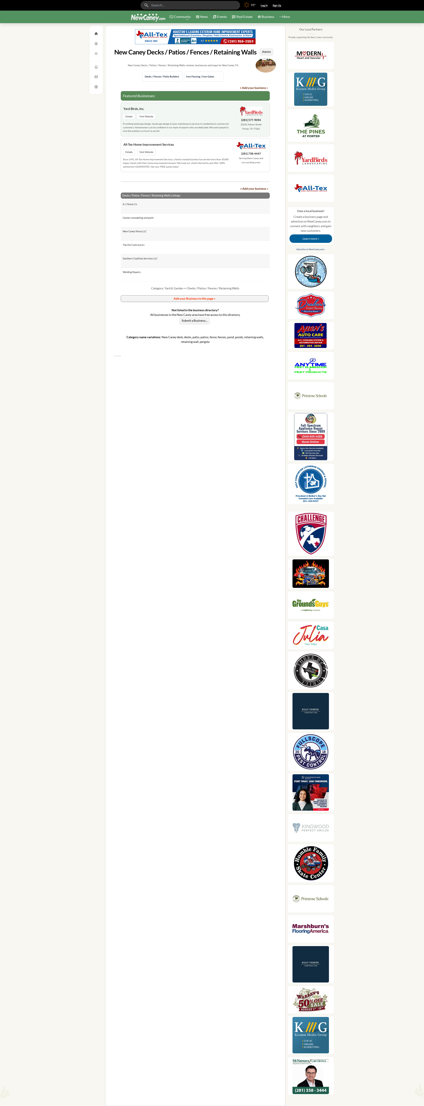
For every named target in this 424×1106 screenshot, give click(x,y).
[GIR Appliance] (310, 437)
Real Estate (244, 17)
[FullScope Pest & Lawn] (310, 753)
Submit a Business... (194, 320)
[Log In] (96, 43)
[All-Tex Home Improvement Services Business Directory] (195, 36)
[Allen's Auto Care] (310, 336)
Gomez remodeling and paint (138, 217)
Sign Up (277, 5)
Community (182, 18)
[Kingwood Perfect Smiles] (310, 829)
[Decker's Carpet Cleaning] (310, 306)
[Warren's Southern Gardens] (310, 1001)
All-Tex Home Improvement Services (148, 144)
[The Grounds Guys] (310, 606)
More (286, 17)
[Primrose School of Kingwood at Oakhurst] (310, 397)
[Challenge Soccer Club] (310, 534)
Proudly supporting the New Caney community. (311, 37)
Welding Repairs (132, 271)
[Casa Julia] (310, 636)
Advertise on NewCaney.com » (310, 249)
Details (129, 116)
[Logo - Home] (148, 17)
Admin (266, 51)
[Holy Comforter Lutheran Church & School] (310, 485)
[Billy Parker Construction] (310, 712)
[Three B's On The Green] (310, 671)
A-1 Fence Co (130, 204)
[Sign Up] (96, 53)
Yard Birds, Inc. (133, 109)
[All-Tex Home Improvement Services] (251, 146)
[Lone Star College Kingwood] (310, 793)
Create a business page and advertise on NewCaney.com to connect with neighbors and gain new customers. (310, 224)
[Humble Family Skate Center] (310, 864)
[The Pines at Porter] (310, 126)
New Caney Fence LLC (135, 231)
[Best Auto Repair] (310, 574)
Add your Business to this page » (194, 298)
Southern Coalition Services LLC (140, 258)
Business (268, 17)
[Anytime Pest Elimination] (310, 367)
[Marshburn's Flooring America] (310, 930)
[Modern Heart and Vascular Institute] (310, 56)
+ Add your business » (254, 88)
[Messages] (96, 77)
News (204, 17)
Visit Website (146, 116)
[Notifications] (96, 67)
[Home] (96, 33)
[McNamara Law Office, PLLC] (310, 1077)
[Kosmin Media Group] (310, 90)
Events (222, 17)
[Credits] (96, 86)
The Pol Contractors (134, 244)
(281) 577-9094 (251, 120)
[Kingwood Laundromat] (310, 272)
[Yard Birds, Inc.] (251, 111)
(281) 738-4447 (251, 153)
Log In (264, 5)
